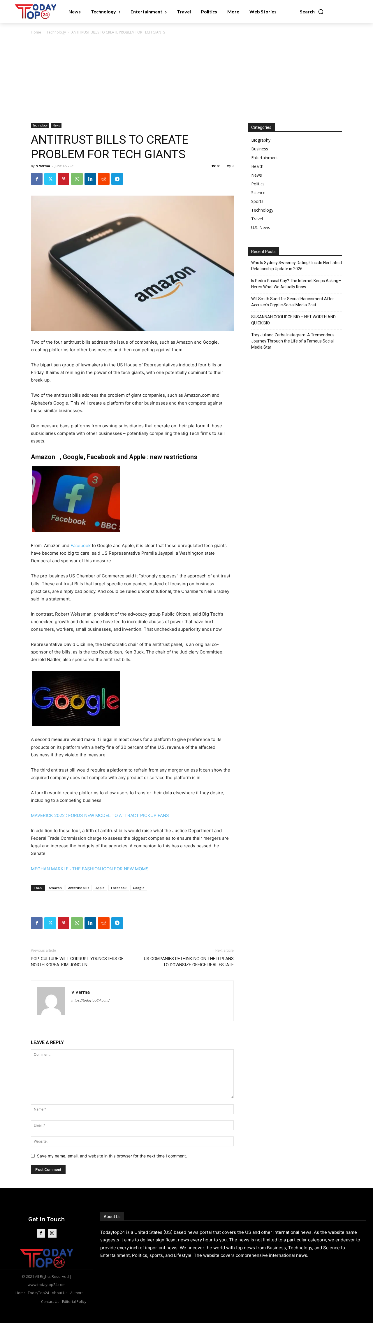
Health (257, 166)
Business (259, 149)
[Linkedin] (90, 179)
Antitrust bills (78, 887)
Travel (257, 219)
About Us (112, 1216)
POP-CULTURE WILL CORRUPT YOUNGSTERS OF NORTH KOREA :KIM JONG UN (77, 961)
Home (36, 32)
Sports (257, 201)
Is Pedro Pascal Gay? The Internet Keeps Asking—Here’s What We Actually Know (296, 283)
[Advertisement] (186, 79)
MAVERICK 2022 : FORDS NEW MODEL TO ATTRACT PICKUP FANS (100, 815)
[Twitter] (50, 179)
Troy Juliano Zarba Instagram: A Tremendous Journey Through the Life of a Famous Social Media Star (293, 341)
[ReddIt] (104, 179)
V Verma (43, 166)
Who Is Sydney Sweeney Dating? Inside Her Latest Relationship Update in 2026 (296, 265)
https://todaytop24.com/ (90, 1000)
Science (258, 192)
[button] (312, 11)
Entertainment (264, 157)
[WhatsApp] (77, 179)
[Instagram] (52, 1233)
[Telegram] (117, 179)
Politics (258, 184)
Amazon (55, 887)
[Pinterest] (63, 179)
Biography (260, 140)
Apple (100, 887)
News (56, 125)
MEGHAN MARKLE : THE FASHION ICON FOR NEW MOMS (90, 869)
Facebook (81, 545)
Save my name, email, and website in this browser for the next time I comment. (112, 1155)
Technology (56, 32)
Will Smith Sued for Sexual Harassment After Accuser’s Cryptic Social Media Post (292, 301)
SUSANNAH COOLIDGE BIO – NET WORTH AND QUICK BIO (293, 320)
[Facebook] (37, 179)
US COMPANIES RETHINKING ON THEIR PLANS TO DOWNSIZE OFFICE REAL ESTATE (189, 961)
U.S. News (260, 227)
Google (139, 887)
